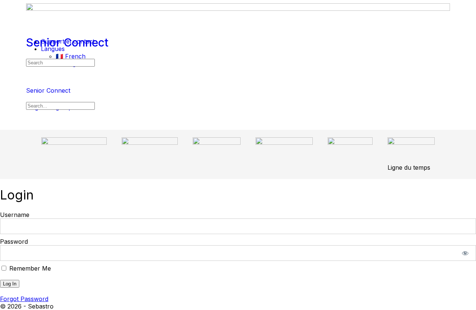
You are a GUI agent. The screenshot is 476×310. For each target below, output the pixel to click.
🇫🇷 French (71, 56)
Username (14, 214)
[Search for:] (60, 62)
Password (14, 241)
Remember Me (29, 268)
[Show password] (465, 253)
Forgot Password (24, 299)
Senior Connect (67, 42)
